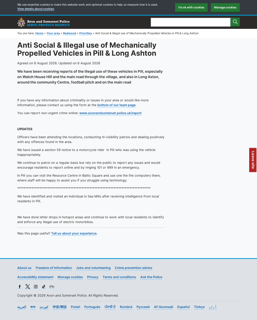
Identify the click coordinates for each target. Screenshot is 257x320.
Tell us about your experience (74, 233)
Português (92, 307)
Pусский (143, 307)
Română (126, 307)
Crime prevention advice (133, 268)
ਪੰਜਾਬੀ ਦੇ (110, 307)
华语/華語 (60, 307)
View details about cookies (35, 8)
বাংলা (32, 307)
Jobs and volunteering (93, 268)
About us (24, 268)
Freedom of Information (54, 268)
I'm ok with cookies (191, 7)
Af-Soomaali (163, 307)
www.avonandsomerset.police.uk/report (110, 113)
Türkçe (199, 307)
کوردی (44, 307)
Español (183, 307)
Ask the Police (151, 277)
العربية (21, 307)
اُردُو (213, 307)
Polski (75, 307)
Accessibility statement (35, 277)
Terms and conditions (119, 277)
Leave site (253, 161)
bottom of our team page (116, 105)
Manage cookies (225, 7)
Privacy (92, 277)
